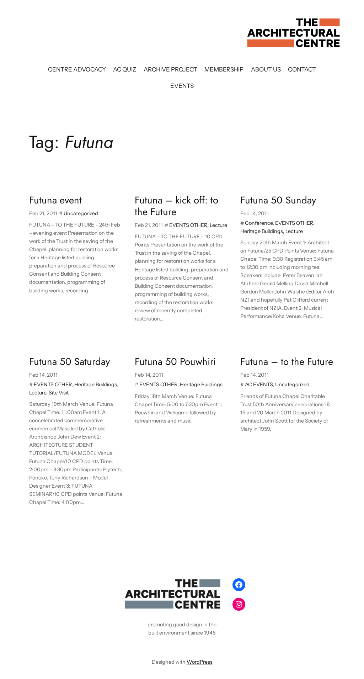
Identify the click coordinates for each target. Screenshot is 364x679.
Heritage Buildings (261, 231)
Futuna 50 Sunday (278, 200)
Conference (259, 223)
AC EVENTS (259, 384)
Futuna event (55, 200)
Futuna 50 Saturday (69, 361)
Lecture (218, 225)
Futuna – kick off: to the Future (176, 206)
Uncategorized (81, 213)
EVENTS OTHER (188, 225)
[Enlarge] (216, 584)
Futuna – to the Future (286, 361)
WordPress (200, 662)
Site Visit (59, 392)
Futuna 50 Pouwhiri (175, 361)
